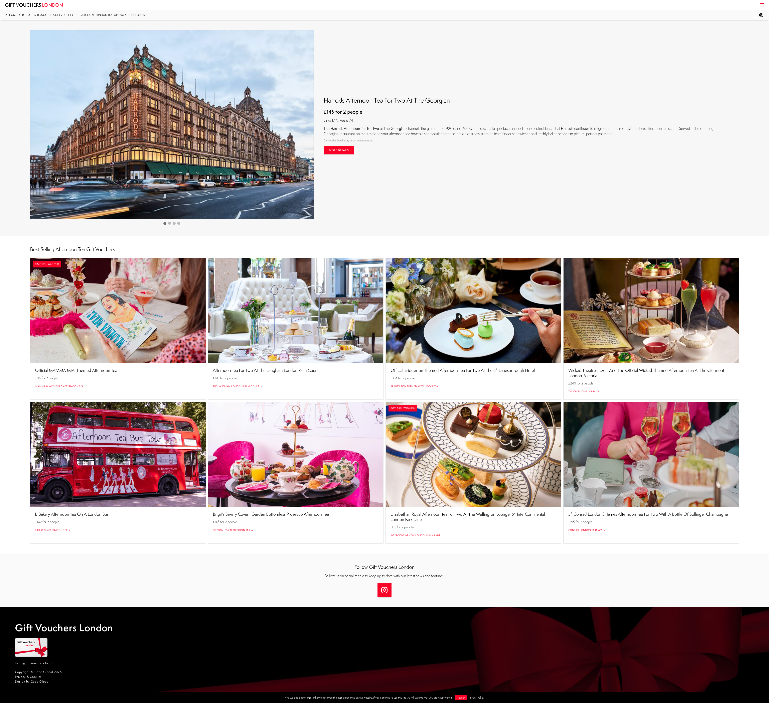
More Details (339, 150)
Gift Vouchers (34, 5)
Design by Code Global (32, 681)
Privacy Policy (476, 697)
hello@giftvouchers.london (35, 663)
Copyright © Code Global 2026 (38, 672)
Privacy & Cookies (28, 677)
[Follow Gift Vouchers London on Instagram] (384, 590)
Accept (461, 697)
